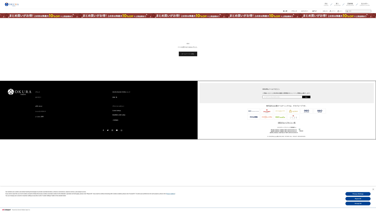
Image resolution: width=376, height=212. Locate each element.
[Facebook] (103, 130)
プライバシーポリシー (118, 106)
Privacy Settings (170, 193)
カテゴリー (304, 11)
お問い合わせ (38, 106)
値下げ (314, 11)
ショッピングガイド (40, 111)
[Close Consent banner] (373, 189)
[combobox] (358, 11)
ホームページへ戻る (188, 54)
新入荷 (285, 11)
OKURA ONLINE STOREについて (121, 92)
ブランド (294, 11)
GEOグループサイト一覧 (287, 123)
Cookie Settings (116, 110)
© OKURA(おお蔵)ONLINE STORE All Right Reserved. (286, 136)
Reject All (358, 198)
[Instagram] (112, 130)
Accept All (358, 203)
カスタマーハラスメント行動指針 (286, 127)
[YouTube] (117, 130)
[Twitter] (107, 130)
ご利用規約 (115, 120)
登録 (306, 97)
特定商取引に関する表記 (118, 115)
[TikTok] (121, 130)
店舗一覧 (114, 97)
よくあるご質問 (39, 116)
